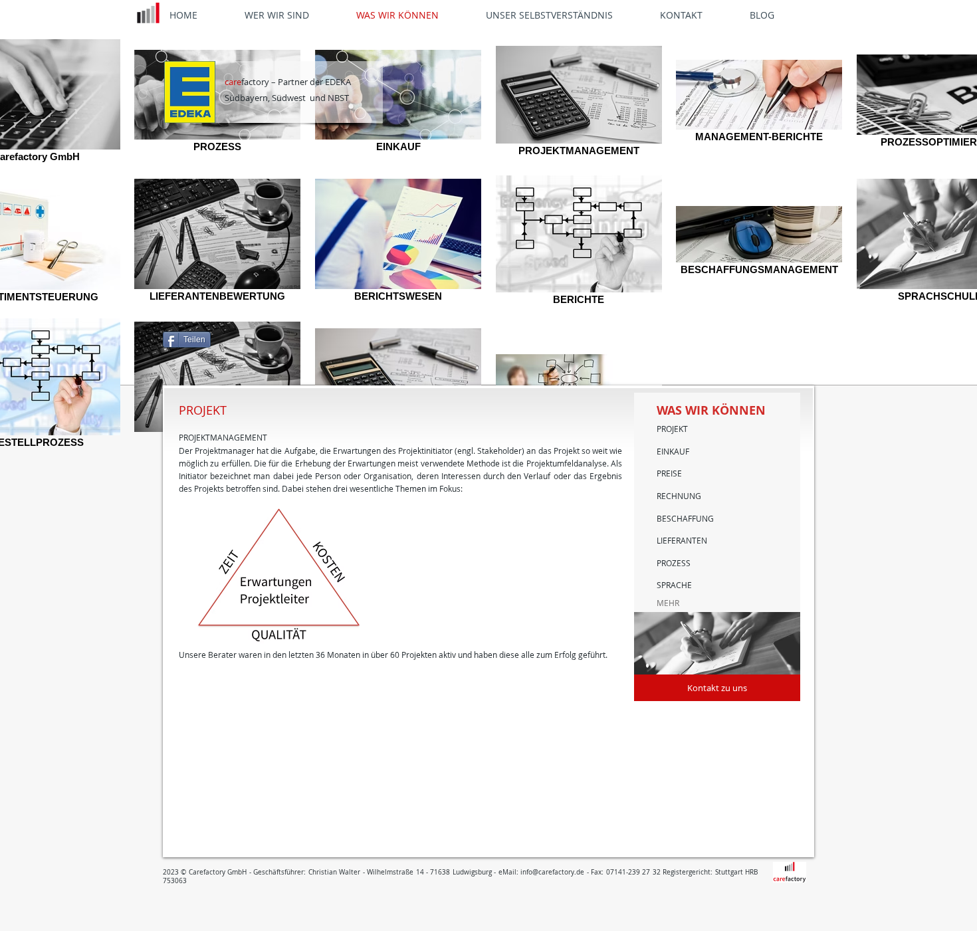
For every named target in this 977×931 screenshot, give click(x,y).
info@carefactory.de (552, 872)
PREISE (669, 473)
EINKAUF (673, 451)
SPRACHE (674, 584)
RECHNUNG (679, 495)
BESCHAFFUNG (685, 518)
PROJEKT (672, 428)
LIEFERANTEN (682, 540)
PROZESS (674, 563)
